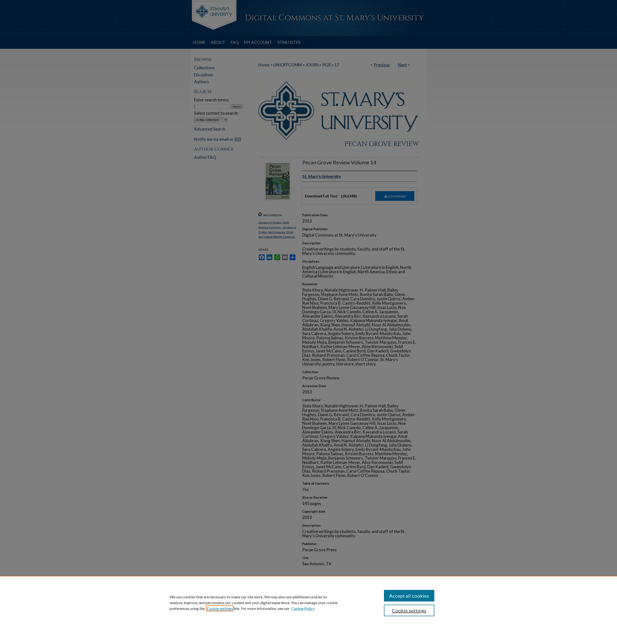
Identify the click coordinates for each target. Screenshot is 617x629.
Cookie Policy (303, 608)
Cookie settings (220, 608)
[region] (308, 602)
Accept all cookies (409, 596)
